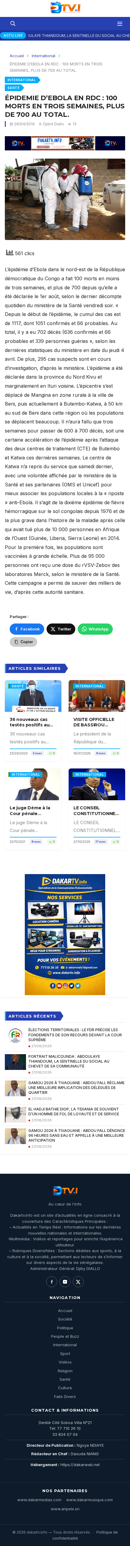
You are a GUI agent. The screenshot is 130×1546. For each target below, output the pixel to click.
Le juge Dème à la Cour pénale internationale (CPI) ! (33, 813)
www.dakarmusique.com (89, 1499)
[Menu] (119, 23)
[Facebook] (51, 1281)
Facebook (30, 629)
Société (65, 1319)
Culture (65, 1387)
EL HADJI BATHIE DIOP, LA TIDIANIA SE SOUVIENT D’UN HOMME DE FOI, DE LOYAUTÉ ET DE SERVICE (73, 1111)
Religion (65, 1370)
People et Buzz (65, 1336)
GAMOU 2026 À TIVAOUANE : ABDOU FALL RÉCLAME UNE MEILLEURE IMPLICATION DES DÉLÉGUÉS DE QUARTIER (76, 1088)
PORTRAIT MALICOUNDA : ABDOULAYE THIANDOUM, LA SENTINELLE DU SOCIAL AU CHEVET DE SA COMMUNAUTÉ (68, 1061)
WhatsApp (99, 629)
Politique (65, 1327)
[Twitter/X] (78, 1281)
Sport (65, 1353)
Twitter (64, 629)
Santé (13, 88)
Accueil (17, 55)
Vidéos (65, 1362)
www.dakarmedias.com (39, 1499)
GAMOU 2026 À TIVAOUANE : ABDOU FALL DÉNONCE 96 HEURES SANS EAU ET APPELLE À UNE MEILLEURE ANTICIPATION (76, 1135)
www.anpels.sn (65, 1508)
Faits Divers (65, 1396)
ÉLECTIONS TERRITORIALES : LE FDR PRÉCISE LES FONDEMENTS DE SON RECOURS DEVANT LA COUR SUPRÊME (75, 1035)
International (43, 55)
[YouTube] (65, 1281)
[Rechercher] (12, 23)
